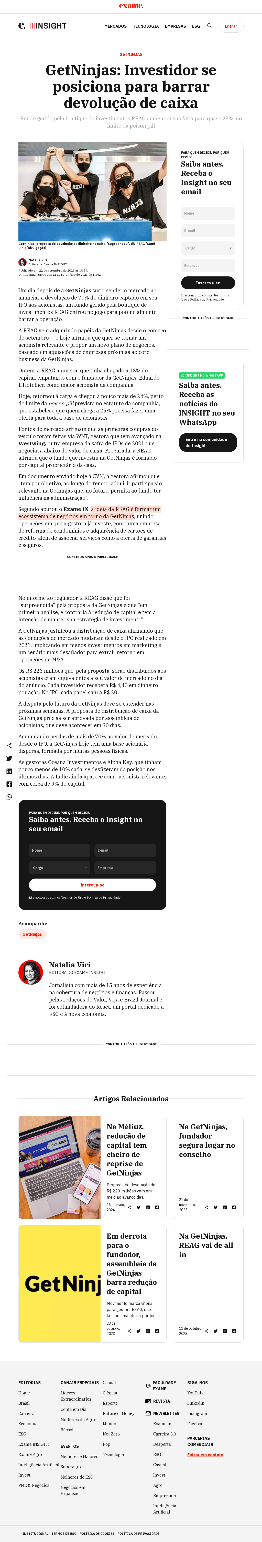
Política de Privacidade (104, 897)
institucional (35, 1534)
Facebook (196, 1423)
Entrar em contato (205, 1454)
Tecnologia (146, 26)
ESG (196, 26)
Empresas (175, 26)
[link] (9, 758)
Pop (106, 1444)
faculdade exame (164, 1385)
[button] (9, 745)
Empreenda (164, 1495)
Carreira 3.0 (164, 1434)
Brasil (24, 1403)
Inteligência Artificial (38, 1464)
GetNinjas (32, 934)
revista (161, 1401)
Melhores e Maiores (79, 1456)
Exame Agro (30, 1454)
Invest (24, 1475)
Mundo (109, 1423)
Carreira (26, 1413)
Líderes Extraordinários (76, 1396)
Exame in (162, 1423)
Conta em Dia (73, 1409)
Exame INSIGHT (34, 1444)
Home (24, 1392)
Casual (109, 1382)
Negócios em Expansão (73, 1490)
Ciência (110, 1392)
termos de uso (64, 1534)
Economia (28, 1423)
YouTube (196, 1392)
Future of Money (119, 1413)
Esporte (110, 1403)
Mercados (115, 26)
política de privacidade (138, 1534)
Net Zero (111, 1434)
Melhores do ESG (77, 1477)
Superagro (71, 1466)
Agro (157, 1485)
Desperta (162, 1444)
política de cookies (97, 1534)
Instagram (197, 1413)
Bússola (68, 1429)
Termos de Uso (72, 897)
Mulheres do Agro (78, 1419)
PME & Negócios (33, 1485)
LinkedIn (195, 1403)
